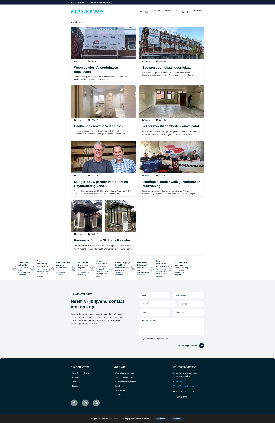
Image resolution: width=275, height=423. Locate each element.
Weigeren (177, 419)
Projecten (76, 377)
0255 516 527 (78, 2)
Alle (74, 22)
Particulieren (120, 390)
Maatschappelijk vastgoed (125, 382)
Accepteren (161, 419)
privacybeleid (163, 339)
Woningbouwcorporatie (124, 373)
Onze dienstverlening (80, 373)
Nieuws (80, 22)
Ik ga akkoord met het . (155, 339)
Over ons (75, 382)
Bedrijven (119, 386)
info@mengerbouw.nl (103, 2)
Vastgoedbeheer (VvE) (124, 377)
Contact (75, 386)
